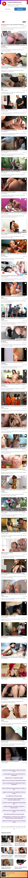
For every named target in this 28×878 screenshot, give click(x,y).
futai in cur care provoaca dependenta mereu (14, 780)
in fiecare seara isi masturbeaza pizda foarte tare (14, 803)
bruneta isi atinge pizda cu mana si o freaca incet (14, 770)
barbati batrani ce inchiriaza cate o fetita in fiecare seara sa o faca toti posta (14, 817)
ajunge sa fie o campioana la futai (14, 778)
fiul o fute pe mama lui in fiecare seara (14, 814)
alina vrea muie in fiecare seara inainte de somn (14, 811)
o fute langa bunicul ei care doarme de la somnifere (14, 774)
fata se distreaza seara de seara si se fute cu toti (14, 789)
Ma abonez (20, 9)
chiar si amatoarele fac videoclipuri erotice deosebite (14, 783)
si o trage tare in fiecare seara (14, 796)
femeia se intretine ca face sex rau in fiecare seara (14, 821)
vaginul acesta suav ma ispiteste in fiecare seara (14, 792)
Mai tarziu (7, 9)
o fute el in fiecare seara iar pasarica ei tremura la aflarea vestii (14, 799)
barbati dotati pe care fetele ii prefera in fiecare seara (14, 807)
